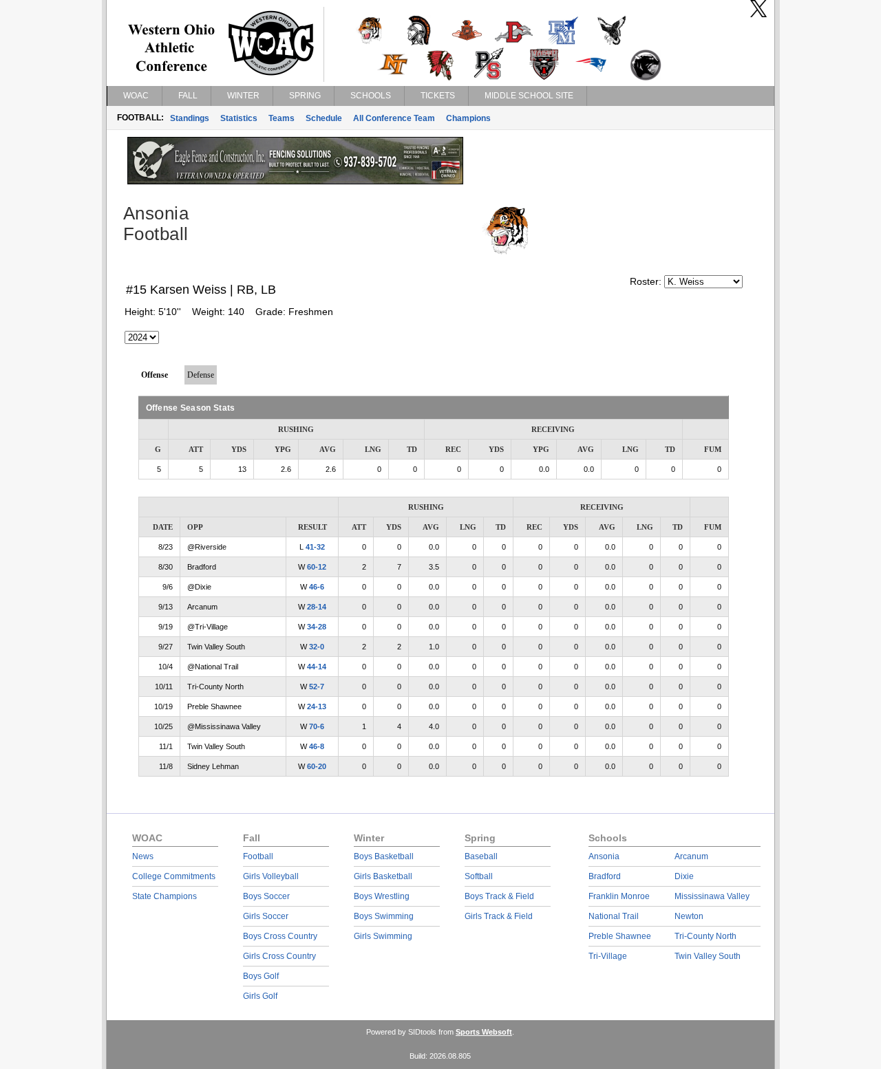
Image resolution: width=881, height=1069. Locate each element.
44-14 (316, 666)
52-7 (316, 686)
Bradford (604, 876)
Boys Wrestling (382, 896)
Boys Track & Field (499, 896)
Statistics (238, 118)
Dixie (684, 876)
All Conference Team (394, 118)
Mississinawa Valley (712, 896)
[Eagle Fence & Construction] (295, 180)
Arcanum (691, 856)
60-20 (316, 766)
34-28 (316, 627)
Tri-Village (607, 956)
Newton (689, 916)
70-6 (316, 726)
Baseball (481, 856)
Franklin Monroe (619, 896)
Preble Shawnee (619, 936)
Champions (468, 118)
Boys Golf (261, 976)
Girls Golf (260, 996)
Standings (189, 118)
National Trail (613, 916)
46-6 (316, 587)
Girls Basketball (383, 876)
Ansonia (603, 856)
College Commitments (173, 876)
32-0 (316, 647)
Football (258, 856)
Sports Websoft (484, 1032)
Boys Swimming (384, 916)
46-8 (316, 746)
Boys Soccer (266, 896)
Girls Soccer (265, 916)
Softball (479, 876)
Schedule (324, 118)
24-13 (316, 706)
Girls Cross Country (279, 956)
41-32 (315, 547)
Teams (281, 118)
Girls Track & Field (499, 916)
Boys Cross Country (280, 936)
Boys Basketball (384, 856)
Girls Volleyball (271, 876)
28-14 (316, 607)
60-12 (316, 567)
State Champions (164, 896)
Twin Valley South (708, 956)
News (142, 856)
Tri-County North (705, 936)
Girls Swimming (383, 936)
